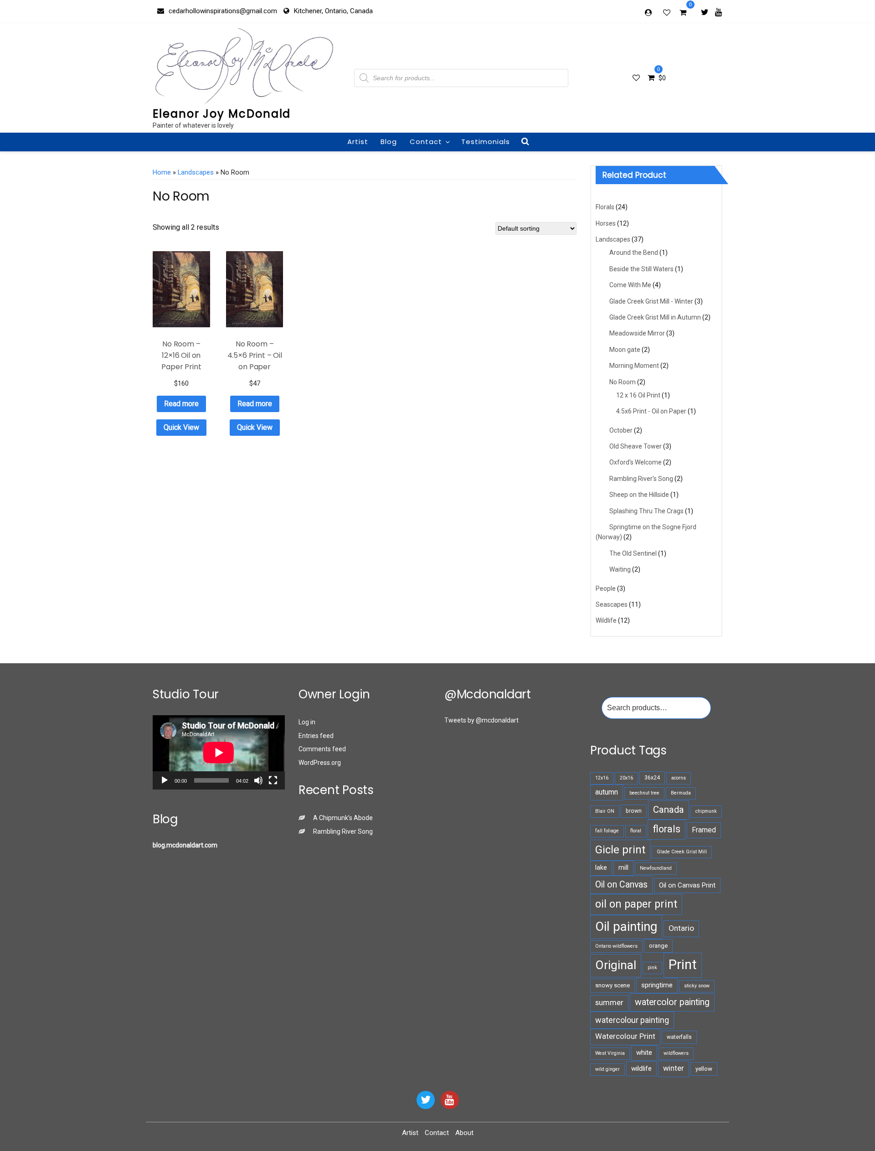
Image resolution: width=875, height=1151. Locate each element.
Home (162, 172)
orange (658, 945)
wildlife (641, 1068)
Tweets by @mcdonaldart (481, 720)
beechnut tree (644, 793)
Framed (704, 830)
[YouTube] (450, 1100)
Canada (668, 809)
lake (601, 867)
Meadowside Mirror (637, 333)
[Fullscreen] (273, 780)
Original (615, 965)
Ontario (681, 928)
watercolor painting (672, 1002)
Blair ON (604, 811)
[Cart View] (682, 13)
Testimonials (485, 141)
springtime (657, 985)
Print (683, 964)
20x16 (626, 778)
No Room (622, 382)
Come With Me (630, 285)
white (644, 1052)
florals (666, 829)
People (606, 588)
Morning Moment (634, 365)
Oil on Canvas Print (687, 885)
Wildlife (606, 620)
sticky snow (697, 986)
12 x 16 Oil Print (638, 395)
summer (609, 1002)
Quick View (181, 427)
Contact (426, 141)
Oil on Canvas (621, 884)
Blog (389, 141)
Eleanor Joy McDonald (222, 113)
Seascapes (612, 604)
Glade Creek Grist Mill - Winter (651, 301)
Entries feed (316, 735)
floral (635, 831)
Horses (606, 223)
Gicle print (620, 849)
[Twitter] (705, 11)
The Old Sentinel (633, 553)
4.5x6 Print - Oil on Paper (651, 411)
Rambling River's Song (641, 478)
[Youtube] (718, 11)
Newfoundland (656, 868)
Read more (181, 403)
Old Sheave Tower (635, 446)
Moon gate (624, 349)
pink (652, 967)
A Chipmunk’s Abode (343, 817)
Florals (605, 207)
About (464, 1133)
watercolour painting (632, 1020)
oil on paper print (636, 904)
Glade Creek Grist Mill (682, 852)
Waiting (620, 569)
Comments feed (322, 749)
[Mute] (258, 780)
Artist (357, 141)
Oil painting (626, 926)
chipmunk (706, 811)
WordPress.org (320, 762)
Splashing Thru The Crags (646, 511)
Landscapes (196, 172)
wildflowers (676, 1053)
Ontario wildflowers (616, 946)
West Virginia (610, 1053)
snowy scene (612, 985)
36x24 (652, 777)
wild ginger (607, 1069)
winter (673, 1068)
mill (623, 867)
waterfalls (679, 1037)
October (621, 430)
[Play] (164, 780)
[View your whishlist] (667, 12)
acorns (678, 778)
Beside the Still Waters (641, 269)
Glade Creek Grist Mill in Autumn (655, 317)
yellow (703, 1068)
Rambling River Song (343, 831)
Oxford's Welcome (635, 462)
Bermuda (681, 793)
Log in (307, 722)
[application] (219, 752)
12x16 (601, 778)
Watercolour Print (625, 1036)
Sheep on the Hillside (639, 494)
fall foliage (607, 831)
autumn (606, 792)
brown (634, 811)
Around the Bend (633, 252)
